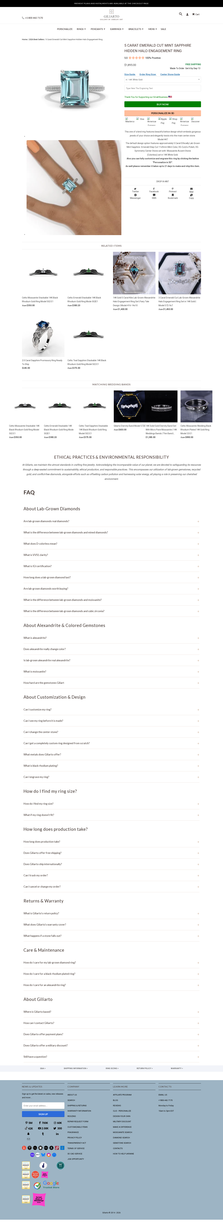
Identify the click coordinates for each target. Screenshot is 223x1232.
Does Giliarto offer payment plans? (111, 1034)
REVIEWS (117, 1105)
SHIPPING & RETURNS (77, 1105)
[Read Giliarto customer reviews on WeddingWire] (60, 1169)
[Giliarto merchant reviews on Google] (47, 1190)
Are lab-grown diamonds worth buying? (111, 588)
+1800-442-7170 (165, 1100)
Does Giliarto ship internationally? (111, 864)
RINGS (81, 29)
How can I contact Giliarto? (111, 1023)
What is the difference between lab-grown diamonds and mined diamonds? (111, 532)
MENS (152, 29)
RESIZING (72, 1116)
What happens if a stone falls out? (111, 936)
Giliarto (105, 1213)
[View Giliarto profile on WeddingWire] (26, 1169)
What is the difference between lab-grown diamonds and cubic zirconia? (111, 611)
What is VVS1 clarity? (111, 555)
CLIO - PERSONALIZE (122, 1111)
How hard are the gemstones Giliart (111, 683)
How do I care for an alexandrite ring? (111, 985)
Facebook (154, 191)
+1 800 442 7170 (34, 18)
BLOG (115, 1100)
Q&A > (43, 1068)
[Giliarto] (111, 13)
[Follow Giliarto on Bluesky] (43, 1156)
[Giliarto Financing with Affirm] (38, 1156)
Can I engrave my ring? (111, 777)
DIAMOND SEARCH (121, 1137)
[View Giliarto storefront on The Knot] (35, 1178)
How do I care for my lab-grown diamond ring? (111, 962)
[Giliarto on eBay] (46, 1149)
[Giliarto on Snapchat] (28, 1134)
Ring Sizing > (112, 1068)
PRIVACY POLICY (75, 1137)
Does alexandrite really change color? (111, 649)
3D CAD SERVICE (75, 1154)
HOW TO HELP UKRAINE (123, 1154)
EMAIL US (163, 1095)
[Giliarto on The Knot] (24, 1149)
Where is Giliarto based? (111, 1012)
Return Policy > (145, 1068)
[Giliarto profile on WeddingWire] (26, 1188)
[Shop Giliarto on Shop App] (32, 1156)
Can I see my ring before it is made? (111, 721)
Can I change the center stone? (111, 732)
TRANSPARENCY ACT (77, 1143)
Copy (191, 198)
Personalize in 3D (162, 113)
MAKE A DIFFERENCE (122, 1127)
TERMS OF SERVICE (76, 1148)
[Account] (187, 14)
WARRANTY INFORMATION (79, 1111)
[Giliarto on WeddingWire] (29, 1149)
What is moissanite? (111, 671)
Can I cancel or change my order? (111, 886)
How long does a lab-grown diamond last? (111, 577)
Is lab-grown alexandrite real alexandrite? (111, 660)
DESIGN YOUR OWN (121, 1116)
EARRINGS (116, 29)
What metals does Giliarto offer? (111, 754)
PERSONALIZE (65, 29)
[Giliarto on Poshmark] (57, 1149)
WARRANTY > (177, 1068)
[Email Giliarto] (28, 1139)
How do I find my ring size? (111, 803)
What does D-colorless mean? (111, 543)
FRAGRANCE (73, 1132)
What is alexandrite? (111, 638)
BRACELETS (135, 29)
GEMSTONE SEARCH (122, 1143)
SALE (163, 29)
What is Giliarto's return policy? (111, 913)
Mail (191, 192)
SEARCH (71, 1100)
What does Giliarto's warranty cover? (111, 924)
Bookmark (173, 198)
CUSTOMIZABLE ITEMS (78, 1127)
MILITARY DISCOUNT (122, 1121)
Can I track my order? (111, 875)
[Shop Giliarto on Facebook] (54, 1156)
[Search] (181, 14)
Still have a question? (111, 1056)
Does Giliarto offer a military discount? (111, 1045)
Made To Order (177, 68)
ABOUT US (72, 1095)
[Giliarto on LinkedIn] (57, 1134)
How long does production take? (111, 841)
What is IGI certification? (111, 566)
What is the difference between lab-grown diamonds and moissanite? (111, 600)
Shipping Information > (76, 1068)
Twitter (135, 191)
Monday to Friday (166, 1105)
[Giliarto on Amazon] (51, 1149)
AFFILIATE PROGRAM (122, 1095)
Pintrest (173, 191)
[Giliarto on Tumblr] (43, 1134)
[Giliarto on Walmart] (62, 1149)
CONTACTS (118, 1148)
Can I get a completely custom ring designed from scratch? (111, 743)
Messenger (135, 198)
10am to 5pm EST (166, 1111)
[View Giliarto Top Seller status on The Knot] (45, 1178)
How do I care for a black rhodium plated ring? (111, 974)
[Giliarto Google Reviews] (40, 1149)
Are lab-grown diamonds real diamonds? (111, 521)
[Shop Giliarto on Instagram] (49, 1156)
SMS (154, 198)
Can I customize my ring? (111, 709)
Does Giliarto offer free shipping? (111, 853)
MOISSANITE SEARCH (122, 1132)
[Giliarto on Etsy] (35, 1149)
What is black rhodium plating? (111, 765)
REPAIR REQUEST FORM (78, 1121)
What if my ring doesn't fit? (111, 815)
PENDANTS (98, 29)
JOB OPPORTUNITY (76, 1159)
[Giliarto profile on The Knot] (26, 1202)
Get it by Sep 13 (193, 66)
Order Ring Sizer (148, 74)
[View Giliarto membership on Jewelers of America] (43, 1169)
